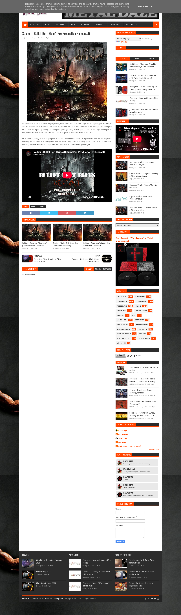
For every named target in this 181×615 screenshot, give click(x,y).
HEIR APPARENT (142, 324)
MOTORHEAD (121, 297)
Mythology (85, 24)
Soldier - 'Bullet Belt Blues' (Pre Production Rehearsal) (65, 244)
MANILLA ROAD (122, 324)
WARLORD (120, 315)
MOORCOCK (121, 343)
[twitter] (148, 599)
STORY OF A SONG (123, 329)
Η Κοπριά (122, 442)
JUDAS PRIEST (141, 301)
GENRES (47, 24)
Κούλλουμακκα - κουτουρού (129, 446)
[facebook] (145, 599)
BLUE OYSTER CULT (124, 338)
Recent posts (35, 24)
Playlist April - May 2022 (46, 583)
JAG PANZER (142, 329)
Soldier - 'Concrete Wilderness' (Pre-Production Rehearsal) (34, 244)
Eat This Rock (124, 434)
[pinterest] (155, 599)
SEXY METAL (60, 24)
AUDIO (33, 206)
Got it (154, 6)
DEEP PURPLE (140, 297)
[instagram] (158, 599)
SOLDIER (41, 206)
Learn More (142, 6)
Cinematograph (115, 24)
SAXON (138, 306)
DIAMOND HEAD (141, 311)
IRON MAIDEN (122, 301)
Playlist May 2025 (43, 572)
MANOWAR (99, 24)
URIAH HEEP (139, 320)
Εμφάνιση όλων (154, 449)
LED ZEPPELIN (122, 320)
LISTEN (72, 24)
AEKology (122, 430)
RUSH (134, 315)
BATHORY (142, 334)
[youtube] (151, 599)
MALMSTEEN (121, 311)
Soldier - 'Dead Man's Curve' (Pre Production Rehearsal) (96, 244)
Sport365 (122, 438)
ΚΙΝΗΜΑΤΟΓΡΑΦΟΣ (124, 334)
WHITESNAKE (122, 306)
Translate (124, 42)
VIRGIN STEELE (144, 338)
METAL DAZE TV (131, 24)
